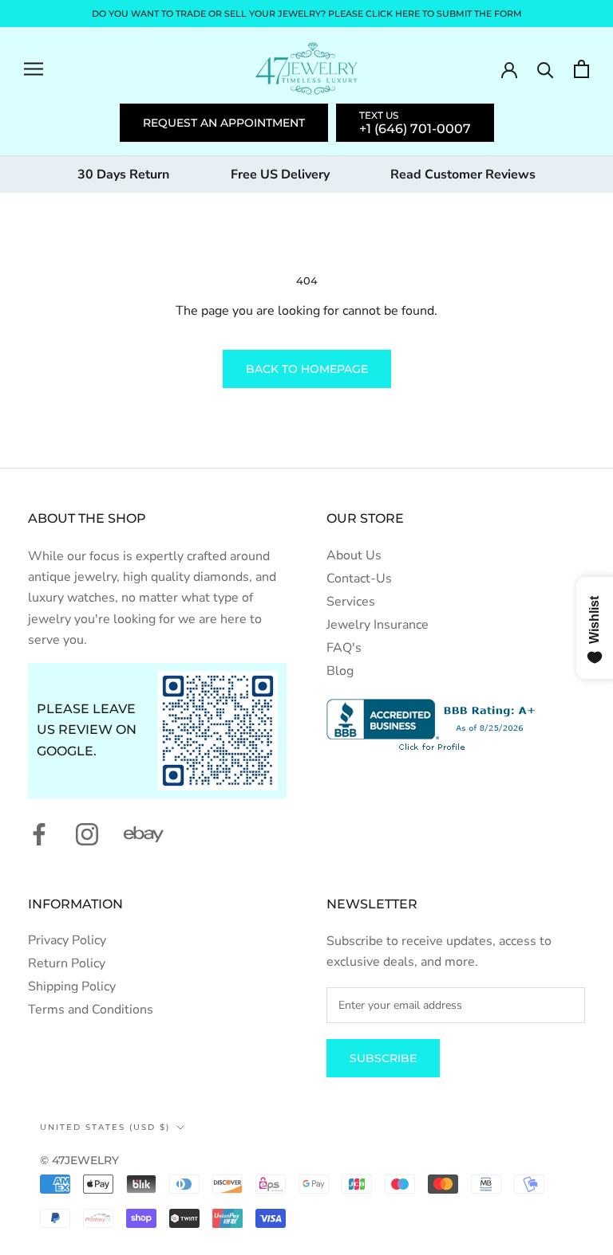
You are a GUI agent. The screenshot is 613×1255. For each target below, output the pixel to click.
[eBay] (144, 834)
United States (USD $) (105, 1127)
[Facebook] (39, 833)
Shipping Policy (72, 986)
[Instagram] (87, 833)
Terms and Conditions (90, 1009)
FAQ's (344, 648)
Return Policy (66, 963)
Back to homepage (307, 369)
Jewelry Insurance (377, 624)
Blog (340, 671)
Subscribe (383, 1058)
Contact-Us (359, 578)
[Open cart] (581, 69)
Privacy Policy (67, 940)
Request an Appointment (224, 123)
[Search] (545, 69)
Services (350, 601)
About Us (354, 555)
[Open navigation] (33, 68)
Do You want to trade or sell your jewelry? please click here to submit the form (307, 13)
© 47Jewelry (79, 1160)
